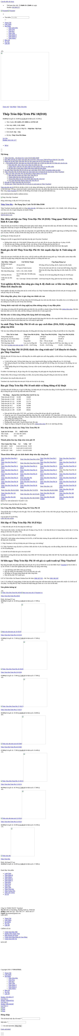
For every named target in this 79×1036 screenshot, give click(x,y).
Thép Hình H (9, 875)
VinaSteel (64, 565)
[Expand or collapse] (5, 163)
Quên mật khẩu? (6, 1029)
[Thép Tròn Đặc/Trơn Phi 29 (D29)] (24, 669)
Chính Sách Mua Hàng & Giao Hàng (16, 937)
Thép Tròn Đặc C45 (46, 486)
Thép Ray (11, 31)
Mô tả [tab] (6, 145)
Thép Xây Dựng (10, 892)
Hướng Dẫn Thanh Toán (12, 933)
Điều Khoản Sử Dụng (11, 935)
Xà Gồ (7, 894)
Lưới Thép (8, 873)
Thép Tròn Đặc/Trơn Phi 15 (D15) (11, 784)
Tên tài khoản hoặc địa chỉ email (11, 1018)
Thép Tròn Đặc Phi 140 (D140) (29, 494)
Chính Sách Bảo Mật (11, 932)
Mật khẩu (4, 1022)
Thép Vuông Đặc (10, 891)
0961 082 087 (54, 578)
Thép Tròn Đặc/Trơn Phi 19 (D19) (11, 635)
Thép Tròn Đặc (13, 28)
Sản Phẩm (8, 26)
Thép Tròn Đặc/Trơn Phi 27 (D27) (11, 709)
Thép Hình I (12, 38)
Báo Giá (7, 40)
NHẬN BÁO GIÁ (6, 215)
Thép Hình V (12, 35)
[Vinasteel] (8, 11)
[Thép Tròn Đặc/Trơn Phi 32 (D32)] (23, 818)
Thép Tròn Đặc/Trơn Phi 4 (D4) (30, 459)
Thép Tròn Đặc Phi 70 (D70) (29, 490)
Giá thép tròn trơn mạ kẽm (15, 345)
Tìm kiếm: (8, 17)
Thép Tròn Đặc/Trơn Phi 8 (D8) (30, 463)
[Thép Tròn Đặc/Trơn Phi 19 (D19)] (23, 632)
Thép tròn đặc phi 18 (7, 187)
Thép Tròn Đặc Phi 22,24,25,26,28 (26, 478)
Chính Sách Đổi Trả (11, 939)
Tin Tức (7, 42)
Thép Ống (11, 29)
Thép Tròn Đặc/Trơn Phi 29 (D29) (11, 672)
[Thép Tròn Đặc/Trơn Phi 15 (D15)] (24, 781)
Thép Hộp (8, 882)
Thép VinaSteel (12, 191)
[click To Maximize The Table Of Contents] (1, 149)
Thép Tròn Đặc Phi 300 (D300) (29, 498)
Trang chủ (6, 107)
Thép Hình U (12, 36)
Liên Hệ (7, 43)
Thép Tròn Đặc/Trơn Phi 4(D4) (10, 596)
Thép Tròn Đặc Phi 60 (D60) (10, 490)
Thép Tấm (11, 33)
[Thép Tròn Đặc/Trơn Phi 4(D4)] (21, 592)
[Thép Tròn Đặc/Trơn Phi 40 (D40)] (23, 744)
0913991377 (16, 7)
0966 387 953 (38, 578)
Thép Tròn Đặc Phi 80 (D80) (49, 490)
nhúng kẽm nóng (67, 309)
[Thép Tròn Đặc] (18, 855)
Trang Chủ (8, 22)
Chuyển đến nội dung (7, 1)
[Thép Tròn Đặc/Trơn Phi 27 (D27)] (24, 706)
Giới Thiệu (8, 24)
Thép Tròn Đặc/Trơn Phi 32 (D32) (11, 821)
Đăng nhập (18, 1026)
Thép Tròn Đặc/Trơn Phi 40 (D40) (11, 747)
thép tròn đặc (32, 208)
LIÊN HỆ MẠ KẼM (7, 518)
